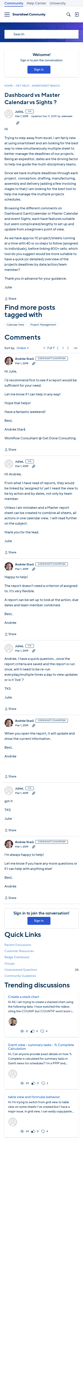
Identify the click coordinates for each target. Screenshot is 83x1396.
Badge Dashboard (16, 957)
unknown (66, 116)
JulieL (19, 112)
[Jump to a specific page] (75, 348)
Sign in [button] (39, 69)
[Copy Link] (17, 123)
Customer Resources (19, 951)
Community (13, 3)
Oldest (21, 348)
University (58, 3)
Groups (9, 963)
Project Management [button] (43, 324)
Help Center (36, 3)
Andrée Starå (24, 359)
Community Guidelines (20, 976)
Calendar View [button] (15, 324)
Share (10, 299)
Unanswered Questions (41, 970)
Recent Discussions (17, 945)
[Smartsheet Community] (29, 14)
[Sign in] (77, 14)
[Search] (69, 14)
